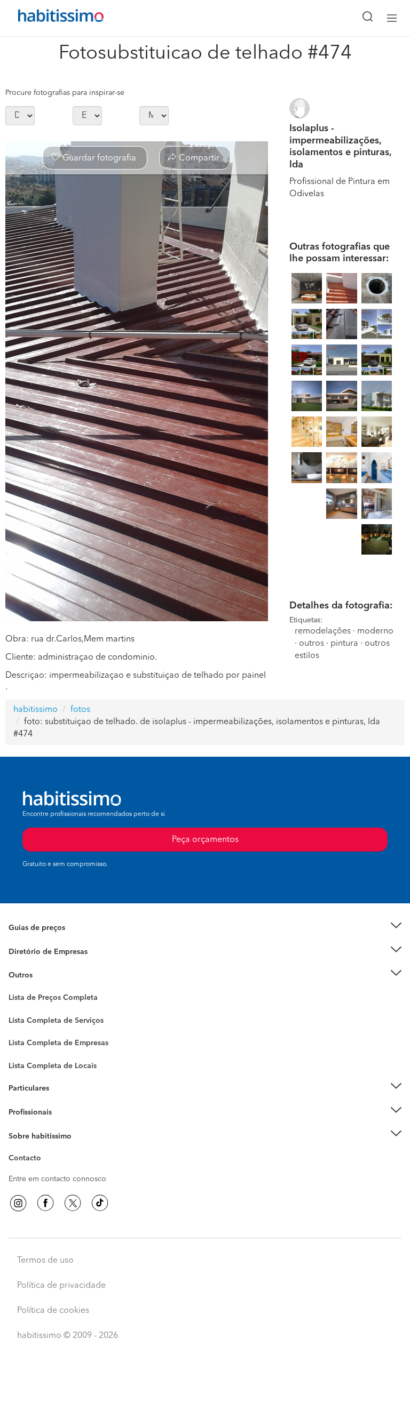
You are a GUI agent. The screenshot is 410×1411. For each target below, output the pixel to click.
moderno (375, 631)
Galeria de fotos (36, 1010)
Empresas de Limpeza (46, 975)
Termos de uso (45, 1260)
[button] (205, 928)
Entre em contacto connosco (57, 1179)
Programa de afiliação (46, 1170)
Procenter (25, 1020)
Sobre (19, 1149)
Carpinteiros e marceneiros (55, 1060)
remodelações (323, 631)
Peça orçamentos (205, 1393)
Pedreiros (25, 1050)
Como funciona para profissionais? (68, 1125)
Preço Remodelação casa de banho (69, 941)
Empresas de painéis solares (57, 964)
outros (311, 643)
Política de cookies (53, 1310)
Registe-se (26, 1112)
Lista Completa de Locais (53, 1066)
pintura (344, 643)
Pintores (22, 1039)
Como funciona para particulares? (66, 1101)
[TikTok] (99, 1203)
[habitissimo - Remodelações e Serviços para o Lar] (48, 18)
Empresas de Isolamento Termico (65, 1028)
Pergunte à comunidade (49, 999)
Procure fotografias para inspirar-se (64, 93)
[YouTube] (72, 1203)
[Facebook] (45, 1203)
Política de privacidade (61, 1285)
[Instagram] (18, 1203)
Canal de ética (33, 1160)
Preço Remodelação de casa (57, 952)
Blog (17, 988)
